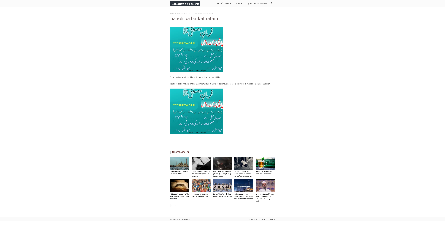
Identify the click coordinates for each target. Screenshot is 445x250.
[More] (246, 141)
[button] (272, 4)
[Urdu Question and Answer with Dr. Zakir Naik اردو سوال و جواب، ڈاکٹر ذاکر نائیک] (265, 185)
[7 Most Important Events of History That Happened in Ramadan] (201, 163)
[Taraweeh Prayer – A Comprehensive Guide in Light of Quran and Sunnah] (243, 163)
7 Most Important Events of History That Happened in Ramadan (201, 174)
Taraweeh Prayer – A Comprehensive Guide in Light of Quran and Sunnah (243, 174)
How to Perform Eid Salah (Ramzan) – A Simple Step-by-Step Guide (222, 174)
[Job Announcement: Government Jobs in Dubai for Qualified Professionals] (243, 185)
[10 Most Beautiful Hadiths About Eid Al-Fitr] (179, 163)
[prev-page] (171, 205)
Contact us (271, 219)
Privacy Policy (252, 219)
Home (172, 13)
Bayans (240, 3)
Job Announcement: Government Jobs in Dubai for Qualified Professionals (243, 196)
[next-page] (175, 205)
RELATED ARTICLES (180, 152)
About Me (262, 219)
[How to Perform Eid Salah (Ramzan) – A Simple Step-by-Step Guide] (222, 163)
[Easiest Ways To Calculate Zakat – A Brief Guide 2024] (222, 185)
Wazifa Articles (225, 3)
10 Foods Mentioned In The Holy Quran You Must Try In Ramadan (179, 196)
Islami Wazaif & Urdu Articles (186, 13)
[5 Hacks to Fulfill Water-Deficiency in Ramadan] (265, 163)
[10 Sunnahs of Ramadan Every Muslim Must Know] (201, 185)
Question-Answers (257, 3)
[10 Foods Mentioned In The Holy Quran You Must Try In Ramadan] (179, 185)
